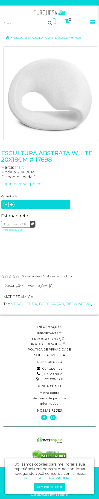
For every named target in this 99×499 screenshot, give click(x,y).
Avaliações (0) (41, 286)
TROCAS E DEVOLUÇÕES (49, 344)
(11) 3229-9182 (51, 374)
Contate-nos (51, 368)
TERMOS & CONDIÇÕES (49, 339)
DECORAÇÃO (51, 304)
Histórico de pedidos (49, 398)
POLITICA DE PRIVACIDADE (49, 349)
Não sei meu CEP (13, 230)
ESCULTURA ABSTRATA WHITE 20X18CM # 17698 (47, 37)
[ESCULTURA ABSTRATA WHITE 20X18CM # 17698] (50, 93)
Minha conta (49, 393)
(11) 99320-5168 (51, 379)
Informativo (49, 403)
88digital (62, 494)
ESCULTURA (25, 304)
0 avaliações (31, 276)
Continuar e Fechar (49, 486)
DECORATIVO (78, 304)
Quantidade (9, 196)
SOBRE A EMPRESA (49, 355)
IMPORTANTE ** (49, 333)
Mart (19, 167)
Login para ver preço (21, 184)
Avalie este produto (57, 276)
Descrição (13, 285)
